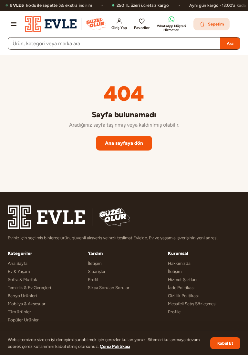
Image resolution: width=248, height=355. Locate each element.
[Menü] (13, 24)
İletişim (94, 263)
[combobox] (114, 43)
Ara (230, 43)
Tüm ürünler (19, 311)
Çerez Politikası (115, 346)
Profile (174, 311)
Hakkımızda (179, 263)
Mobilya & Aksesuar (27, 303)
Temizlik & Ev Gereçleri (29, 287)
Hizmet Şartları (182, 279)
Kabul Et (225, 343)
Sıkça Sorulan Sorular (108, 287)
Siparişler (97, 271)
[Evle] (65, 24)
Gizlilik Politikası (183, 295)
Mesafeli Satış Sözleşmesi (192, 303)
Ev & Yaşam (19, 271)
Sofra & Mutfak (22, 279)
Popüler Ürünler (23, 319)
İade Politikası (181, 287)
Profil (93, 279)
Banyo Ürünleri (22, 295)
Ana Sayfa (17, 263)
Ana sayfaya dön (124, 143)
